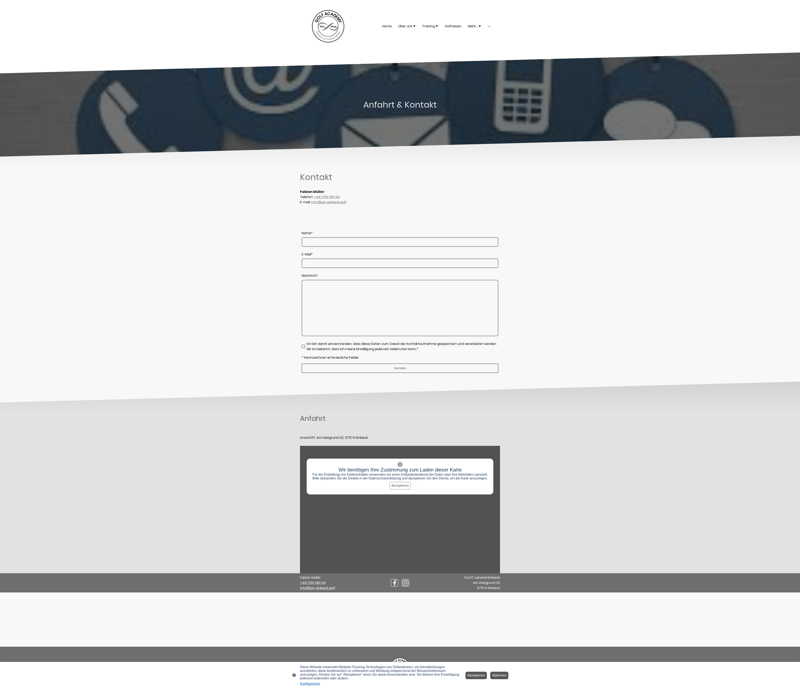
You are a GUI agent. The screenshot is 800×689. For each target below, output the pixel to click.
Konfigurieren (310, 683)
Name (307, 233)
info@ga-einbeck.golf (328, 202)
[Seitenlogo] (328, 26)
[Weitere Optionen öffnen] (489, 26)
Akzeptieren (400, 485)
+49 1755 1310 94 (327, 197)
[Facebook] (394, 583)
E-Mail (307, 254)
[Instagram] (405, 583)
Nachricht (310, 275)
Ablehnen (499, 675)
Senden (400, 368)
